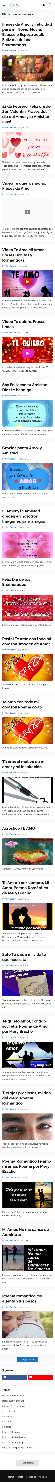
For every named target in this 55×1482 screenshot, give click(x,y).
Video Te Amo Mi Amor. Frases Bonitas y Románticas (23, 254)
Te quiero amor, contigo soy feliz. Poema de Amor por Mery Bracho (25, 1026)
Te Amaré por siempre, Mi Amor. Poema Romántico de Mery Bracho (25, 887)
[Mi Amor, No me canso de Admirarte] (27, 1258)
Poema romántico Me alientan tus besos (22, 1298)
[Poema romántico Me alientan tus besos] (27, 1324)
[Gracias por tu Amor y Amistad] (27, 476)
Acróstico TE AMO (18, 828)
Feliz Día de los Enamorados (16, 582)
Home (11, 1477)
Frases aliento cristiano (13, 1401)
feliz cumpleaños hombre (14, 1437)
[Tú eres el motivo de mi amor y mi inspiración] (27, 790)
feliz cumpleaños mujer (13, 1442)
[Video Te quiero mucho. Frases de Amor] (27, 212)
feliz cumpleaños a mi (12, 1432)
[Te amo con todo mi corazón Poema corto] (27, 730)
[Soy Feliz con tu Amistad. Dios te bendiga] (27, 413)
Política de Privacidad (36, 1477)
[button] (4, 4)
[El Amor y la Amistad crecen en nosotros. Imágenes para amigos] (27, 545)
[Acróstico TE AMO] (27, 851)
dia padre (6, 1421)
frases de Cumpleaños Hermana (17, 1448)
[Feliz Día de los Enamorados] (27, 608)
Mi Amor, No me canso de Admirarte (25, 1232)
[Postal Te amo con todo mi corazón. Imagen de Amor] (27, 667)
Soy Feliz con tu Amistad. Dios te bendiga (25, 387)
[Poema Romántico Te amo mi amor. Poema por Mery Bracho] (27, 1195)
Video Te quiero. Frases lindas (23, 324)
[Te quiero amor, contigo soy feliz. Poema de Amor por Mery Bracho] (27, 1055)
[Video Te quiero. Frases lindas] (27, 350)
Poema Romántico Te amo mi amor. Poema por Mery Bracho (26, 1166)
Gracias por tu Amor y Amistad (22, 450)
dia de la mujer (9, 1411)
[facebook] (14, 1377)
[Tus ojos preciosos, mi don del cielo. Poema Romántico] (27, 1126)
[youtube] (40, 1377)
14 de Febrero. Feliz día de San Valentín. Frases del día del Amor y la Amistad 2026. (26, 114)
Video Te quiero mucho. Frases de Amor (24, 186)
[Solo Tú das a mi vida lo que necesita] (27, 983)
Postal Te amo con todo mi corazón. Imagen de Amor (26, 641)
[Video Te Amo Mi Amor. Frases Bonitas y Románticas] (27, 283)
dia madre (7, 1416)
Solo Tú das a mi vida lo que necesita (24, 957)
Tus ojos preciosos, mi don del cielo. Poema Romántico (26, 1098)
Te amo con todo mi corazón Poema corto (22, 704)
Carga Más (26, 1359)
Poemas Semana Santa (13, 1406)
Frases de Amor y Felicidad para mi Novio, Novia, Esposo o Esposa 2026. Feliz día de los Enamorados (27, 34)
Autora (20, 1477)
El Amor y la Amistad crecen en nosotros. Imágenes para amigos (23, 516)
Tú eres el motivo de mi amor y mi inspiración (23, 764)
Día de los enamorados (13, 1395)
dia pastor (7, 1427)
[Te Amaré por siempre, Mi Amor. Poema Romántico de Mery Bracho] (27, 916)
